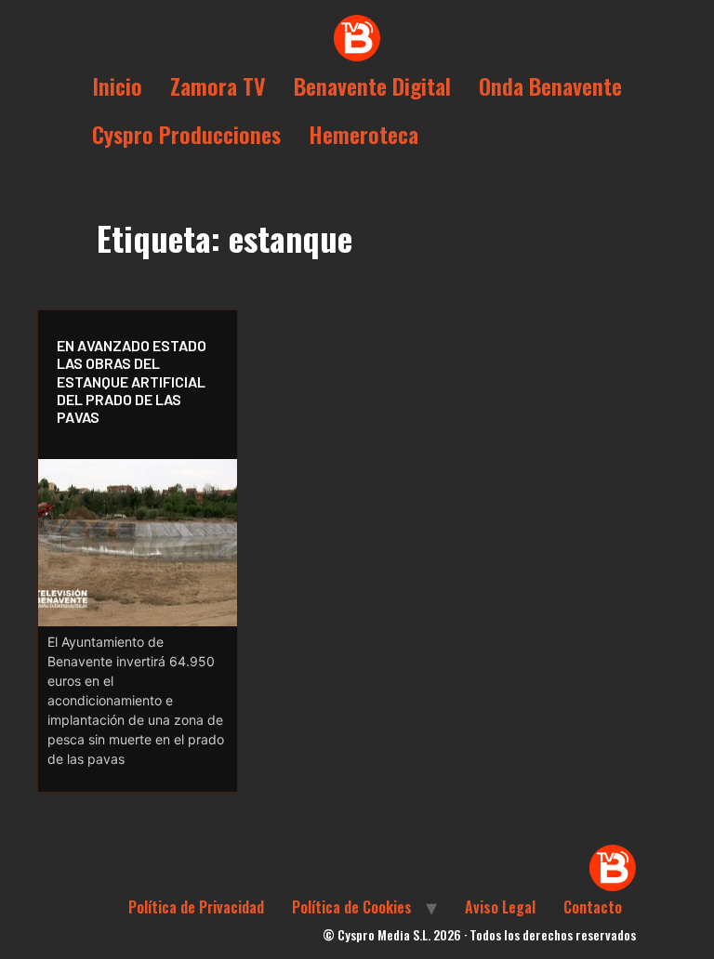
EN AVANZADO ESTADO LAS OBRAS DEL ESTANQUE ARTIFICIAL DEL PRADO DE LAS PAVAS (131, 381)
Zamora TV (218, 85)
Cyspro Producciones (186, 134)
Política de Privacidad (196, 907)
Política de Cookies (352, 907)
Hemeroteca (363, 134)
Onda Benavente (550, 85)
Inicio (117, 85)
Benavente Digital (372, 85)
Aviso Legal (500, 907)
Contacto (592, 907)
